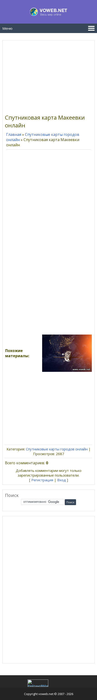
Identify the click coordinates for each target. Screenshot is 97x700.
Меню (7, 28)
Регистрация (42, 480)
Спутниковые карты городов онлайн (57, 449)
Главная (13, 134)
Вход (61, 480)
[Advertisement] (48, 76)
